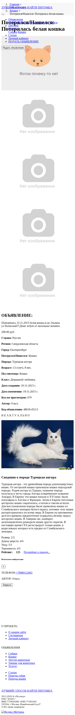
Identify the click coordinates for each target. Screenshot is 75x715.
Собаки (12, 22)
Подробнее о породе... (37, 552)
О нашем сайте (17, 632)
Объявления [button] (15, 19)
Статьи (12, 35)
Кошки (22, 22)
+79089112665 (24, 572)
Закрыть (7, 585)
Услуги (53, 22)
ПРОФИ (13, 25)
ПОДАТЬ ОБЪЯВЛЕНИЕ (23, 41)
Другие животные (37, 22)
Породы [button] (13, 28)
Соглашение (15, 635)
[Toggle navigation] (2, 14)
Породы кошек (17, 678)
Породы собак (16, 675)
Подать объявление (13, 47)
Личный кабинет (18, 38)
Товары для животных (21, 663)
